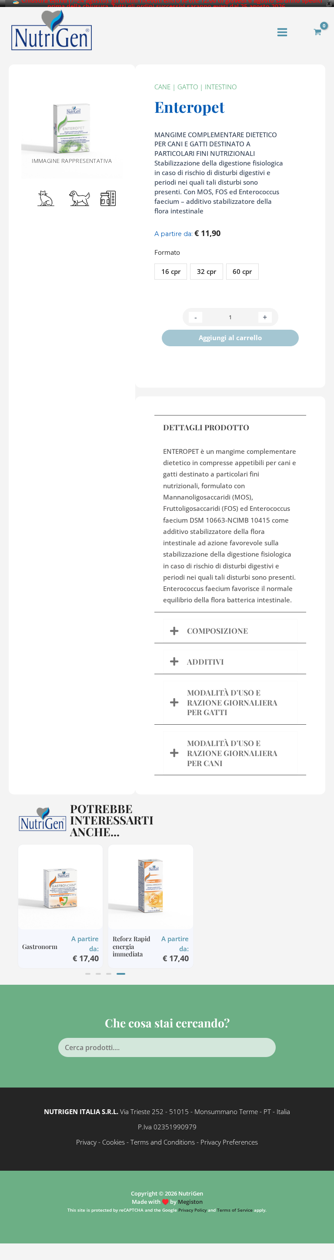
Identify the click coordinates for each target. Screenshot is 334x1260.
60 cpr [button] (242, 271)
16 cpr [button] (170, 271)
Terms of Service (235, 1210)
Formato (167, 252)
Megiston (190, 1202)
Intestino (221, 86)
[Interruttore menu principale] (282, 32)
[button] (89, 974)
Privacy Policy (192, 1210)
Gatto (187, 86)
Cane (162, 86)
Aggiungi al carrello (230, 337)
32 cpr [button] (206, 271)
